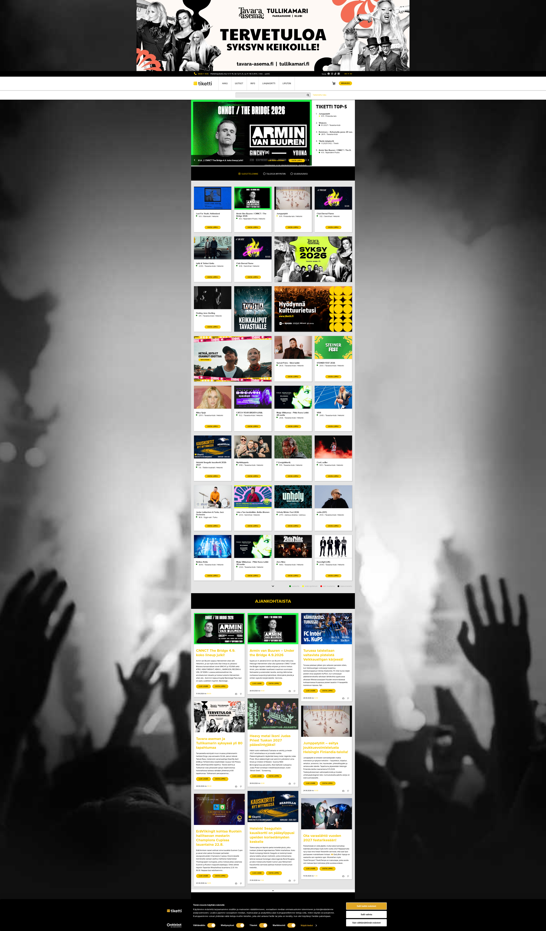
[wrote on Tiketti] (219, 628)
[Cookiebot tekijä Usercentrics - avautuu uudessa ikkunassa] (174, 925)
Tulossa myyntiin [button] (276, 174)
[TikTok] (335, 74)
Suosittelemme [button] (249, 174)
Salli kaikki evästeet (366, 906)
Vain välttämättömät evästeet (366, 922)
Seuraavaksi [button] (300, 174)
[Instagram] (332, 74)
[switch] (240, 925)
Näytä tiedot (307, 925)
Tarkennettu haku (319, 95)
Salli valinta (366, 914)
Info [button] (252, 83)
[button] (194, 160)
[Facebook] (328, 74)
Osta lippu (220, 686)
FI (348, 74)
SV (351, 74)
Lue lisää (203, 686)
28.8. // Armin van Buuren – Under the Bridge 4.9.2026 (224, 160)
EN (346, 74)
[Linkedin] (338, 74)
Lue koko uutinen (276, 160)
